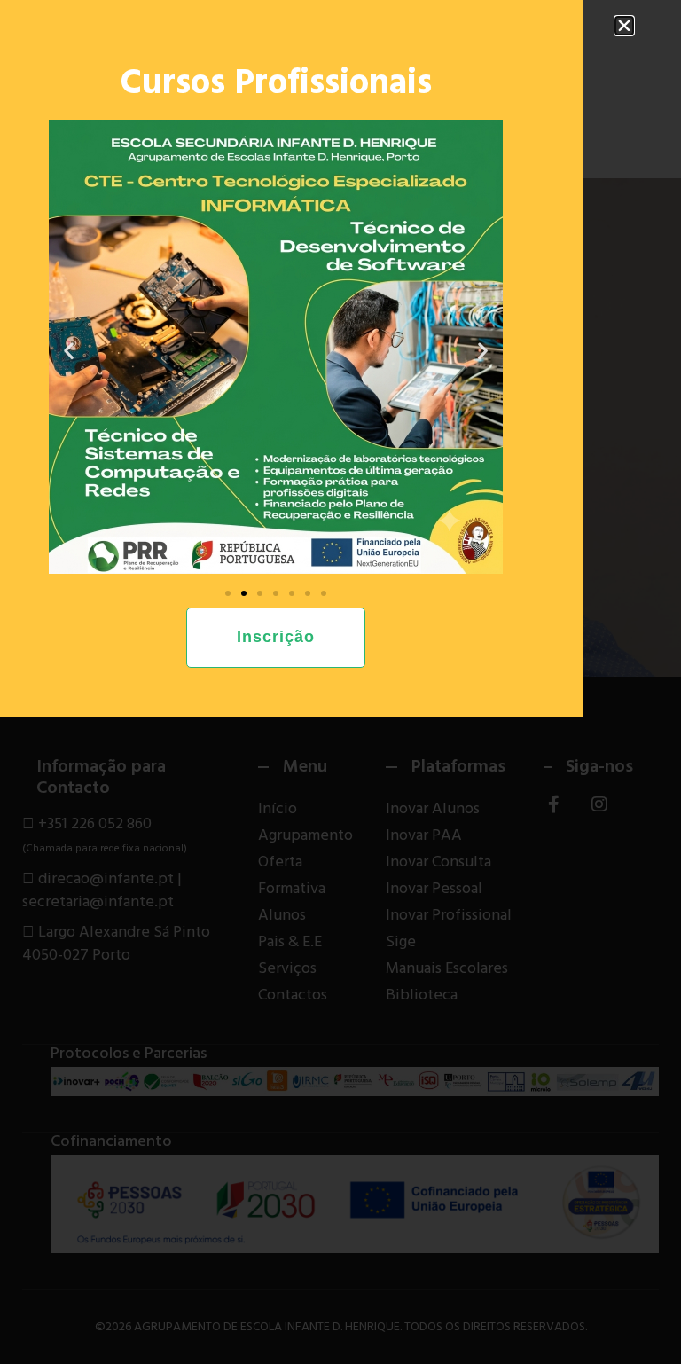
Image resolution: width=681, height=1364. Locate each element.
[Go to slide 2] (244, 593)
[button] (624, 26)
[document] (340, 682)
